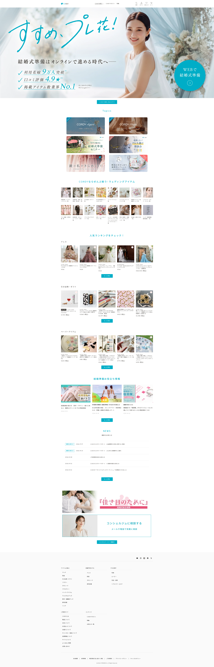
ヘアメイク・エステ (117, 584)
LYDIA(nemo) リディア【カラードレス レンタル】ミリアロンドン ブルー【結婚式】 (144, 267)
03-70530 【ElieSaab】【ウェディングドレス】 (125, 266)
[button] (99, 3)
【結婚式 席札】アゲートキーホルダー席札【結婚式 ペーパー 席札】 (125, 357)
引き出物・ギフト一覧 (89, 200)
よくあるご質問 (66, 643)
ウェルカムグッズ (67, 596)
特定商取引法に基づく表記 (96, 658)
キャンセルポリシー (135, 658)
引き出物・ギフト (67, 579)
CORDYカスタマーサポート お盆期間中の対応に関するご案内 (107, 444)
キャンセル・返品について (69, 633)
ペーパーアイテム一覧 (112, 200)
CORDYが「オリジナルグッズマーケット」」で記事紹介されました (108, 470)
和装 (63, 575)
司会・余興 (115, 580)
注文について (66, 623)
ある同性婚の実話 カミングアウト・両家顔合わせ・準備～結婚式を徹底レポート (106, 409)
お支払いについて (67, 626)
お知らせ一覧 (90, 624)
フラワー (64, 582)
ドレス (64, 572)
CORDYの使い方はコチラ (107, 102)
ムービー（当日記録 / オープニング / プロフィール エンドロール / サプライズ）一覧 (113, 220)
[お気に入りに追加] (76, 247)
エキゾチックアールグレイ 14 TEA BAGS (68, 312)
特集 (88, 620)
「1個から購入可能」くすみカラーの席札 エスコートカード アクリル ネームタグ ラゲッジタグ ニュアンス (144, 358)
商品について (66, 619)
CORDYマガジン (91, 616)
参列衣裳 (64, 602)
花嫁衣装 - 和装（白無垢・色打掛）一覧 (77, 200)
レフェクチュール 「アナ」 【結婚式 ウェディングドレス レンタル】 (106, 267)
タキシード (65, 585)
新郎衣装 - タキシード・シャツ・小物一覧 (77, 219)
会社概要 (75, 658)
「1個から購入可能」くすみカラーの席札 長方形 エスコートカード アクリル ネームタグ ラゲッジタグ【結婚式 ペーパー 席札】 (106, 358)
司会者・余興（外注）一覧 (136, 218)
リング (64, 606)
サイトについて (66, 639)
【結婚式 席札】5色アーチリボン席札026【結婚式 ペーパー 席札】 (88, 356)
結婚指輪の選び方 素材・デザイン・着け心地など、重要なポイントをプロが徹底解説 (75, 407)
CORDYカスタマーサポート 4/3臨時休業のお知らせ (104, 463)
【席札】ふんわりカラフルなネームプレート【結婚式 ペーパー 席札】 (69, 357)
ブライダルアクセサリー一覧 (89, 218)
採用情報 (83, 658)
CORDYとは (65, 616)
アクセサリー (66, 589)
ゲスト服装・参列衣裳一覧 (65, 218)
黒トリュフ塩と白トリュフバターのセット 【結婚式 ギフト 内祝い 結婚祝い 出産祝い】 (144, 312)
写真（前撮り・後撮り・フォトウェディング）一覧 (124, 219)
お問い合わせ (66, 646)
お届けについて (66, 629)
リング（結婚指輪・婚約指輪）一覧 (147, 218)
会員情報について (67, 636)
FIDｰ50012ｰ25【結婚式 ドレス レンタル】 (69, 266)
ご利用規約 (109, 658)
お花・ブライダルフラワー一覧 (101, 218)
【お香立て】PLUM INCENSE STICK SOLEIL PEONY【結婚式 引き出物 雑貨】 (107, 312)
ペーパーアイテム (67, 592)
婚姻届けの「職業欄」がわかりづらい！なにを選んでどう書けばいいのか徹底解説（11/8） (138, 409)
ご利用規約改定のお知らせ (97, 457)
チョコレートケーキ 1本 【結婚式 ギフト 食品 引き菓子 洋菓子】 (88, 311)
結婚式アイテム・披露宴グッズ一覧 (136, 200)
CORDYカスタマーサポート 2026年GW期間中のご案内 (105, 451)
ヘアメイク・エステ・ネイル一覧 (147, 200)
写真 (113, 573)
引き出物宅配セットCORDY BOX (101, 200)
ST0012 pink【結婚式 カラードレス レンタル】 (88, 266)
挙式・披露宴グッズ (67, 599)
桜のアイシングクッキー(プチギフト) (125, 311)
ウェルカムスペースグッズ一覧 (124, 200)
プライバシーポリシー (121, 658)
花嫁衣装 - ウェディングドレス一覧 (65, 200)
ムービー (114, 576)
